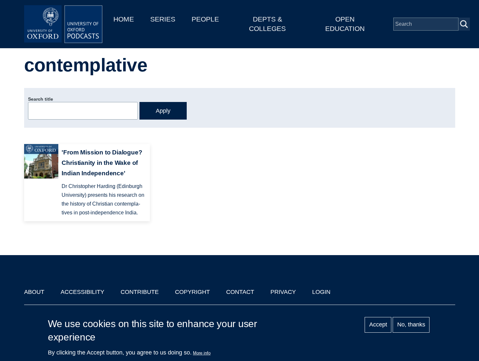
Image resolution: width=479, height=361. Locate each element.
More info (201, 353)
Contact (240, 292)
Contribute (140, 292)
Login (321, 292)
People (205, 19)
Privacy (283, 292)
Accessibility (82, 292)
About (34, 292)
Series (162, 19)
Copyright (192, 292)
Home (123, 19)
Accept (378, 325)
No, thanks (411, 325)
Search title (40, 99)
